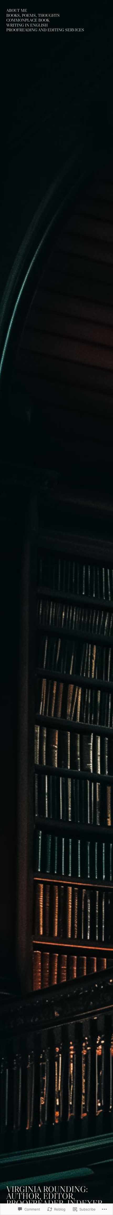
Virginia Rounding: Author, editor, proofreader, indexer (54, 1196)
